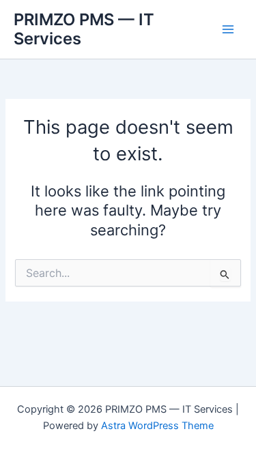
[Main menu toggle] (228, 29)
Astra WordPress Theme (157, 426)
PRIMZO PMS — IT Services (84, 29)
